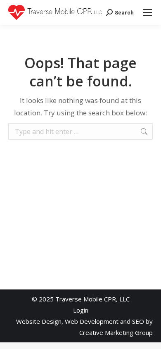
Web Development (91, 321)
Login (80, 310)
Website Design (39, 321)
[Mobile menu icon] (147, 12)
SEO (138, 321)
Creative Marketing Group (116, 332)
